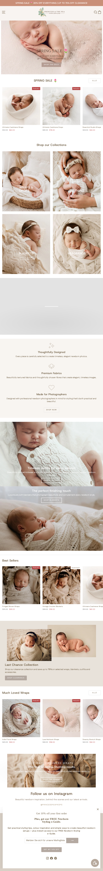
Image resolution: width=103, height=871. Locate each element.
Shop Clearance (15, 678)
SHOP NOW (51, 410)
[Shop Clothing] (51, 454)
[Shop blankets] (51, 518)
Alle (94, 81)
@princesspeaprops (51, 805)
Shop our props (51, 332)
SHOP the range (51, 779)
